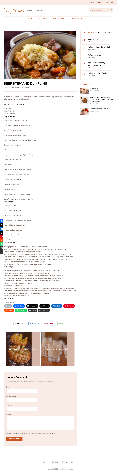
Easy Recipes (14, 10)
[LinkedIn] (1, 229)
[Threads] (1, 233)
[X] (1, 225)
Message (9, 414)
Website (9, 405)
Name (8, 387)
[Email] (1, 248)
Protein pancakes (94, 55)
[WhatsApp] (1, 244)
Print (63, 323)
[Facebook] (1, 221)
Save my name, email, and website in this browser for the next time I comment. (32, 433)
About (92, 2)
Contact (99, 2)
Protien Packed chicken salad (99, 47)
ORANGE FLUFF (94, 39)
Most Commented (105, 33)
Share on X (21, 323)
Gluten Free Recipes (59, 19)
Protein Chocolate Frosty (97, 73)
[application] (40, 290)
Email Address (11, 396)
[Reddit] (1, 240)
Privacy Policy (109, 2)
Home (30, 19)
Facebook (35, 323)
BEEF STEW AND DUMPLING (25, 83)
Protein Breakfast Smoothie (99, 109)
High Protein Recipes (80, 19)
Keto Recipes (41, 19)
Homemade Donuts (96, 88)
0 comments (26, 87)
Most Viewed (89, 33)
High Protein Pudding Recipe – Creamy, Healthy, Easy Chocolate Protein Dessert (101, 99)
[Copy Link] (1, 252)
